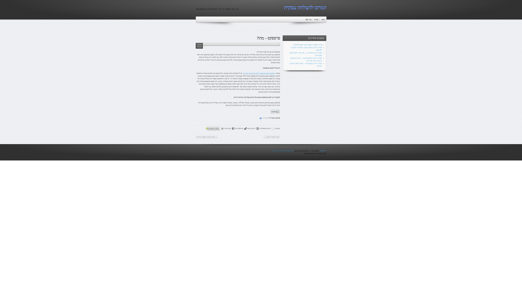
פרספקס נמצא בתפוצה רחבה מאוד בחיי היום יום (259, 73)
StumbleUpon (265, 128)
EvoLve (292, 151)
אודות (316, 20)
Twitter (227, 128)
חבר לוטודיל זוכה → (271, 137)
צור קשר (308, 20)
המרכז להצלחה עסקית (305, 7)
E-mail (277, 128)
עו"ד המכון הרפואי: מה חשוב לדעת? (307, 45)
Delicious (251, 128)
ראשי (323, 20)
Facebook (239, 128)
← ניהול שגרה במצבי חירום (207, 137)
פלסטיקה (265, 118)
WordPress (323, 151)
